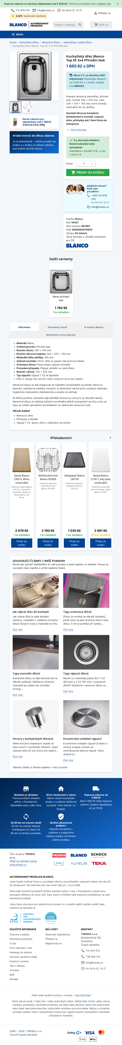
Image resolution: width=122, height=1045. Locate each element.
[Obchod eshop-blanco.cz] (79, 855)
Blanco (79, 218)
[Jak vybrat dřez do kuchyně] (36, 590)
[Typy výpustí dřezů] (86, 652)
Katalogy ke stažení (21, 952)
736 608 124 (93, 956)
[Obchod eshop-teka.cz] (99, 863)
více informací (83, 995)
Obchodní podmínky (21, 938)
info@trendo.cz (43, 10)
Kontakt (14, 979)
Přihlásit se (51, 938)
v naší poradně (59, 767)
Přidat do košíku (87, 172)
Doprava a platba (19, 934)
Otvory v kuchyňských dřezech (33, 738)
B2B (12, 974)
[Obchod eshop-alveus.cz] (79, 863)
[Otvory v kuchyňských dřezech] (36, 717)
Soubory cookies (19, 961)
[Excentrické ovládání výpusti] (86, 717)
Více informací (79, 129)
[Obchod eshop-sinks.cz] (59, 863)
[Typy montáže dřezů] (36, 652)
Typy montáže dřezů (26, 673)
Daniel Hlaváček (28, 1034)
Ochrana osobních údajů (23, 956)
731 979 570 (20, 10)
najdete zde (104, 3)
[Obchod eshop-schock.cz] (99, 855)
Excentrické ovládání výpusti (82, 738)
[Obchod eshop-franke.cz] (59, 855)
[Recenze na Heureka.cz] (51, 919)
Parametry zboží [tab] (57, 327)
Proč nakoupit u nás (21, 947)
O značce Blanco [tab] (94, 327)
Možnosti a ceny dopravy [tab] (61, 334)
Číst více (17, 629)
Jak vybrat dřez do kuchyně (31, 612)
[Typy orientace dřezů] (86, 590)
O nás (13, 943)
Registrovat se (53, 943)
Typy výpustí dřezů (76, 673)
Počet (69, 163)
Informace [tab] (24, 327)
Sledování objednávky (57, 934)
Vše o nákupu (17, 965)
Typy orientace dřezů (77, 612)
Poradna (14, 970)
